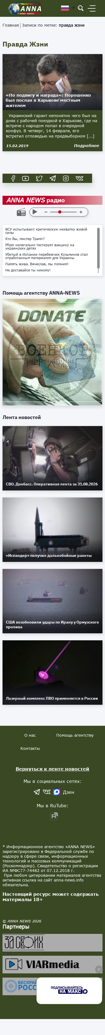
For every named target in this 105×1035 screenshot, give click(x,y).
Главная (11, 25)
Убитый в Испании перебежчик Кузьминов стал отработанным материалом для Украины (46, 256)
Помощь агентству (75, 735)
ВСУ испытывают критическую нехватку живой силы (46, 231)
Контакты (30, 748)
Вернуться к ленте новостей (52, 768)
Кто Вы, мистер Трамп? (25, 239)
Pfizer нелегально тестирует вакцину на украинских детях (39, 246)
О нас (30, 735)
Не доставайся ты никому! (28, 270)
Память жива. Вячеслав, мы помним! (37, 264)
